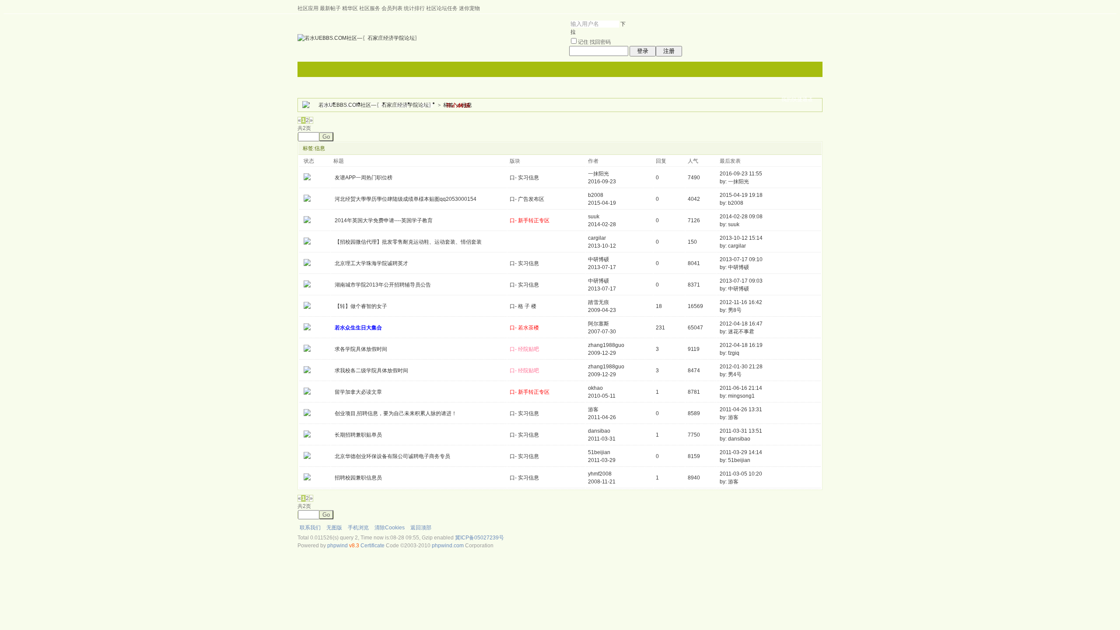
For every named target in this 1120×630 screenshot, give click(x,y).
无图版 (334, 528)
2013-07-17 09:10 (741, 259)
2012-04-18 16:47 (741, 324)
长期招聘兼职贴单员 (358, 435)
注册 (669, 51)
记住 (583, 42)
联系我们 (310, 528)
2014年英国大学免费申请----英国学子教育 (384, 220)
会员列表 (392, 8)
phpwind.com (448, 545)
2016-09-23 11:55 (741, 174)
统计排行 (414, 8)
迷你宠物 (469, 8)
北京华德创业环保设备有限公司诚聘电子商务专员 (392, 456)
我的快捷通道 (797, 99)
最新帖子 (330, 8)
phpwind (337, 545)
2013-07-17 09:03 (741, 281)
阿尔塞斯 (598, 324)
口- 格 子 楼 (523, 306)
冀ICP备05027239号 (479, 538)
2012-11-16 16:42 (741, 302)
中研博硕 (598, 259)
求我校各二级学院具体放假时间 (371, 371)
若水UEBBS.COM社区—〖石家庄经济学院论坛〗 (376, 105)
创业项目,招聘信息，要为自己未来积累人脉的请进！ (396, 413)
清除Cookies (389, 528)
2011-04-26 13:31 (741, 409)
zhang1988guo (606, 345)
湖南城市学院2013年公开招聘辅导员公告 (383, 285)
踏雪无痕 (598, 302)
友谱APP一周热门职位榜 (363, 178)
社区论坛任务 (442, 8)
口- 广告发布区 (527, 199)
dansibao (599, 431)
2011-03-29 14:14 (741, 452)
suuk (593, 217)
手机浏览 (358, 528)
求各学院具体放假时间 (361, 349)
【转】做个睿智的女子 (361, 306)
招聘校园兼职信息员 (358, 478)
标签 (448, 105)
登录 (642, 51)
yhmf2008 (600, 474)
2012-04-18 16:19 (741, 345)
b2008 (595, 195)
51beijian (599, 452)
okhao (595, 388)
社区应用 (308, 8)
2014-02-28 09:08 (741, 217)
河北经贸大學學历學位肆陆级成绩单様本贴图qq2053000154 (405, 199)
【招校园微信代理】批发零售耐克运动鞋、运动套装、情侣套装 (408, 242)
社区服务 (369, 8)
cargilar (597, 238)
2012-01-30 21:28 (741, 367)
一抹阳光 (598, 174)
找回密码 (600, 42)
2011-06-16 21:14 (741, 388)
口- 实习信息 (524, 178)
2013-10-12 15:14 (741, 238)
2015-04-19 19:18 (741, 195)
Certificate (372, 545)
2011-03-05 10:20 (741, 474)
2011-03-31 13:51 (741, 431)
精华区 (350, 8)
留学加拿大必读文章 (358, 392)
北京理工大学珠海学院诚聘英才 (371, 263)
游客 (593, 409)
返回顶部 (420, 528)
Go (326, 136)
